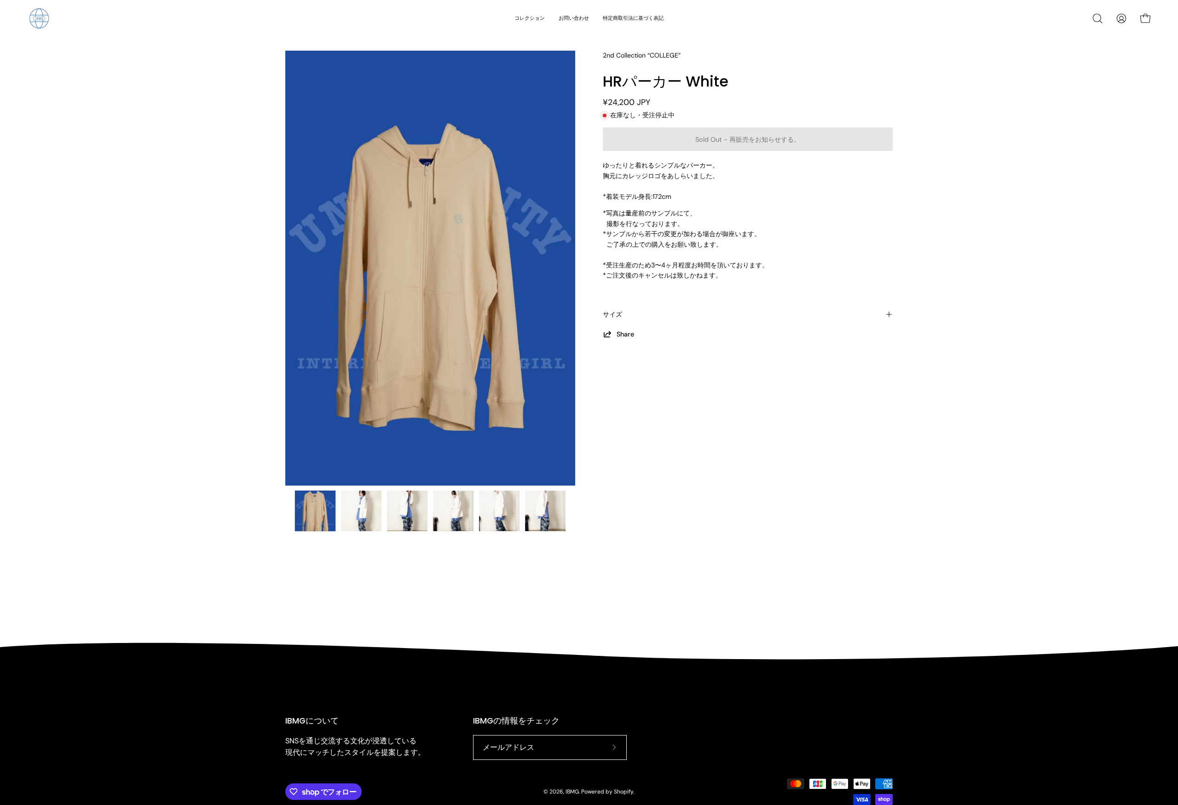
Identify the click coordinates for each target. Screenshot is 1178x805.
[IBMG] (39, 18)
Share (625, 334)
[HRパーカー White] (315, 511)
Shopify (623, 791)
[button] (1097, 18)
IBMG (572, 791)
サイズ (612, 314)
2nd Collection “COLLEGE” (642, 55)
